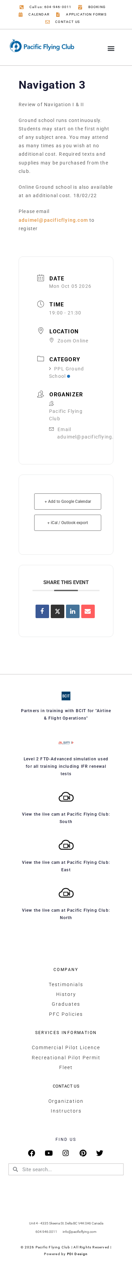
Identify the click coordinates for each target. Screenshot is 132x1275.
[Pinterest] (83, 1153)
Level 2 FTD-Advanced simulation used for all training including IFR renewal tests (66, 766)
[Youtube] (48, 1153)
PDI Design (77, 1254)
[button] (111, 48)
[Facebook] (32, 1153)
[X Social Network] (57, 611)
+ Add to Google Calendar (68, 501)
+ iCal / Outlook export (67, 522)
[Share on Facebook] (42, 611)
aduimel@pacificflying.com (53, 220)
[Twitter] (100, 1153)
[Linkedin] (73, 611)
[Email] (88, 611)
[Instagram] (66, 1153)
